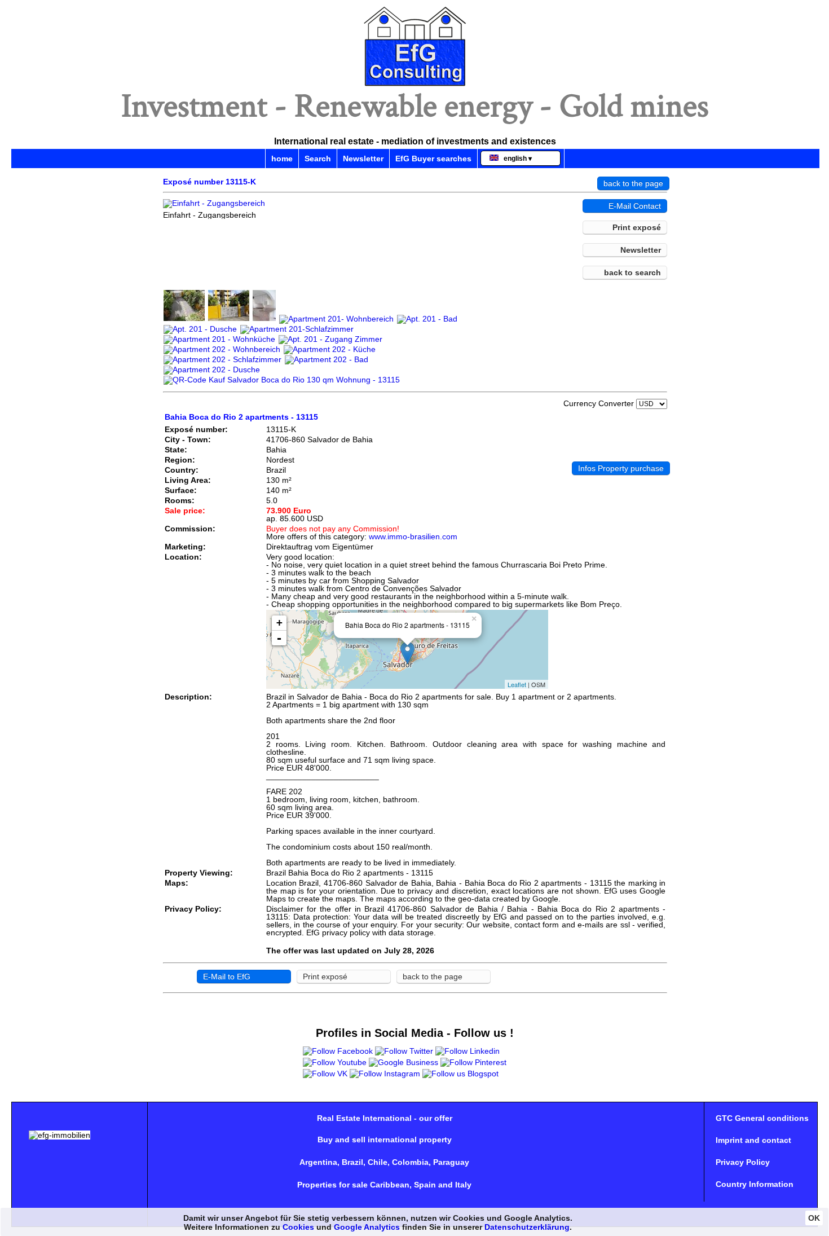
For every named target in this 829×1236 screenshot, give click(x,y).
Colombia (410, 1162)
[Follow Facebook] (338, 1050)
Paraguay (451, 1162)
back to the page (633, 183)
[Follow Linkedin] (467, 1050)
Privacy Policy (743, 1162)
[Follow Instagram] (385, 1073)
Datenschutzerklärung (527, 1226)
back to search (632, 272)
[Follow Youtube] (335, 1062)
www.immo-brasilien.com (413, 536)
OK (814, 1217)
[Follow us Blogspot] (460, 1073)
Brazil (352, 1162)
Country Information (754, 1184)
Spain (425, 1184)
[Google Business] (403, 1062)
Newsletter (363, 158)
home (282, 158)
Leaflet (517, 684)
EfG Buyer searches (433, 158)
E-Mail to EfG (226, 976)
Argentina (318, 1162)
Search (318, 158)
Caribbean (389, 1184)
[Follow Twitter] (404, 1050)
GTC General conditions (762, 1118)
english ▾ (515, 158)
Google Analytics (367, 1226)
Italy (463, 1184)
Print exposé (636, 227)
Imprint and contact (753, 1140)
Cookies (298, 1226)
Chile (377, 1162)
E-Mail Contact (634, 205)
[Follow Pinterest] (473, 1062)
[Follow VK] (325, 1073)
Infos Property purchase (621, 468)
